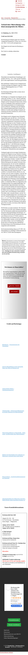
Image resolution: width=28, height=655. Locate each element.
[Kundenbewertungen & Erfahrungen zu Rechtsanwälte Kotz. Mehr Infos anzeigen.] (14, 583)
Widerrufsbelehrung (9, 636)
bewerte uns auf (16, 605)
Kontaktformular (14, 620)
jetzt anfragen (14, 291)
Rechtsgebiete (19, 3)
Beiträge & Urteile (20, 5)
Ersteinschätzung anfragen (6, 652)
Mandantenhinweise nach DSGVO (12, 634)
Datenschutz (7, 632)
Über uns (18, 9)
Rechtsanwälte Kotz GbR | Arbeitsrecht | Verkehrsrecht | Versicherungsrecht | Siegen (16, 591)
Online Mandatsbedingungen (11, 638)
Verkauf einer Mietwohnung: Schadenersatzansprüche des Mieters (13, 26)
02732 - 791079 (15, 286)
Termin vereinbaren (14, 625)
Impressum (6, 630)
